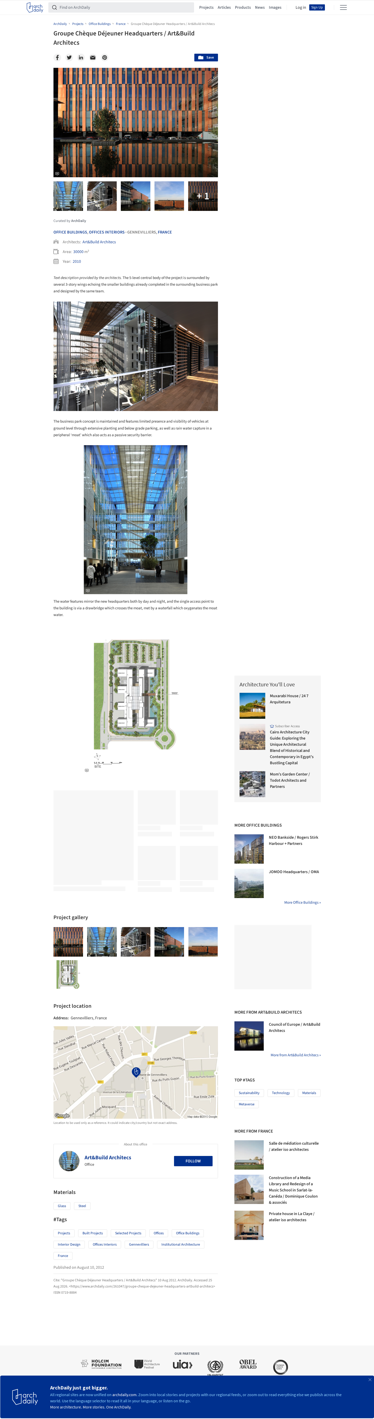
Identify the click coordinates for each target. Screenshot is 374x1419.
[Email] (93, 57)
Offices (159, 1233)
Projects (206, 7)
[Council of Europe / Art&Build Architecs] (249, 1036)
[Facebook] (57, 57)
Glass (62, 1206)
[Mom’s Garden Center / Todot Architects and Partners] (253, 784)
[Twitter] (69, 57)
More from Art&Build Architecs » (296, 1055)
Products (243, 7)
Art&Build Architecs (99, 242)
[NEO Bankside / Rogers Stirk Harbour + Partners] (249, 849)
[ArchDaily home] (35, 7)
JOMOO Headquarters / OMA (294, 872)
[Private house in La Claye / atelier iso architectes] (249, 1225)
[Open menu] (343, 7)
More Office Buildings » (302, 902)
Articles (224, 7)
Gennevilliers (139, 1244)
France (165, 232)
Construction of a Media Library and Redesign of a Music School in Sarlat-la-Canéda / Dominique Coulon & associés (293, 1190)
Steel (82, 1206)
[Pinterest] (104, 57)
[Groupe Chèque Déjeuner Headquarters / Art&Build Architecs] (68, 942)
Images (275, 7)
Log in (301, 7)
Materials (309, 1093)
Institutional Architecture (180, 1244)
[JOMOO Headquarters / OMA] (249, 883)
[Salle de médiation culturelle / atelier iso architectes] (249, 1155)
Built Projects (93, 1233)
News (260, 7)
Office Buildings (70, 232)
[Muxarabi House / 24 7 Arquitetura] (253, 706)
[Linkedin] (81, 57)
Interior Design (69, 1244)
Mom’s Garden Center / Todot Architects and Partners (290, 780)
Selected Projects (128, 1233)
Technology (281, 1093)
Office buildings (187, 1233)
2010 (77, 261)
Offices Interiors (107, 232)
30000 (78, 252)
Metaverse (246, 1104)
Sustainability (249, 1093)
